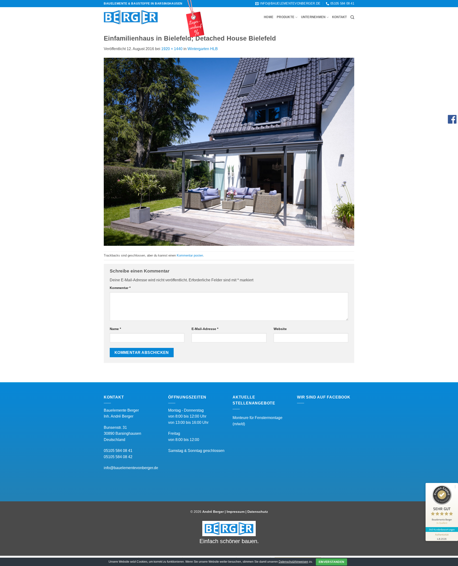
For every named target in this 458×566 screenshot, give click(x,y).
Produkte (285, 17)
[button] (352, 17)
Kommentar (120, 288)
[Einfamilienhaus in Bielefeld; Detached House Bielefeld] (229, 151)
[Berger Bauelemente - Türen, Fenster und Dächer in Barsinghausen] (131, 17)
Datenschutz (257, 512)
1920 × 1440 (171, 49)
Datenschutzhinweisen (293, 561)
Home (268, 17)
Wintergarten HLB (202, 49)
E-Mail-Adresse (205, 329)
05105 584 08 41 (118, 451)
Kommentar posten (190, 255)
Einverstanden (331, 562)
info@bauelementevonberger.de (131, 468)
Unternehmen (313, 17)
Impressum (236, 512)
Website (280, 329)
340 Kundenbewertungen (442, 529)
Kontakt (339, 17)
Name (115, 329)
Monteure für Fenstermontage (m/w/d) (257, 421)
